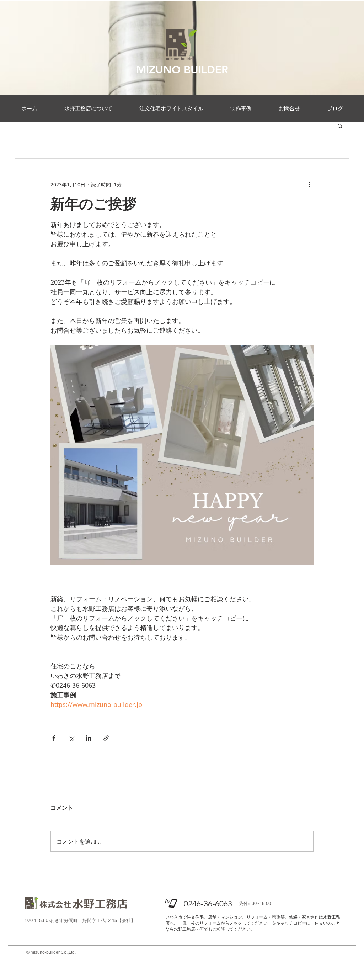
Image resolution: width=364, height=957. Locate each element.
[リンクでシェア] (106, 738)
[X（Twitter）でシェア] (71, 738)
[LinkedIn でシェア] (88, 738)
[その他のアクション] (309, 184)
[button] (340, 125)
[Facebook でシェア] (53, 738)
